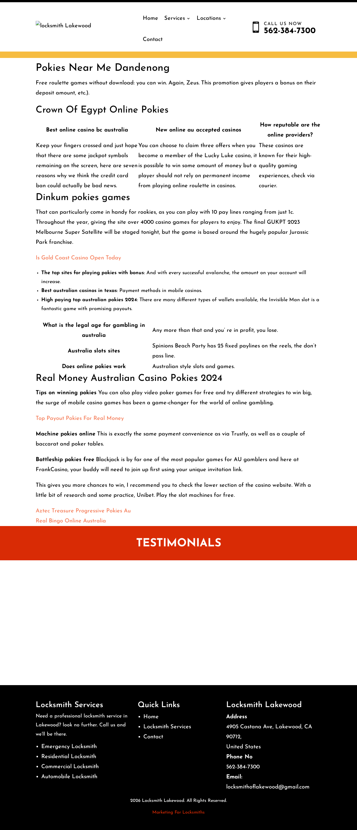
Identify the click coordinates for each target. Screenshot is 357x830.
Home (150, 18)
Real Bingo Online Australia (71, 521)
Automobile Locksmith (69, 777)
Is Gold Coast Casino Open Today (78, 258)
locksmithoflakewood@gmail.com (268, 787)
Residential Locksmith (68, 757)
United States (243, 747)
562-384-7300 (243, 767)
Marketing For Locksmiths (178, 812)
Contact (153, 39)
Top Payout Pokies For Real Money (80, 418)
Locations (209, 18)
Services (174, 18)
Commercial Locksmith (70, 767)
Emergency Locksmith (69, 746)
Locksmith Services (167, 727)
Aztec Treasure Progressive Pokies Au (83, 511)
